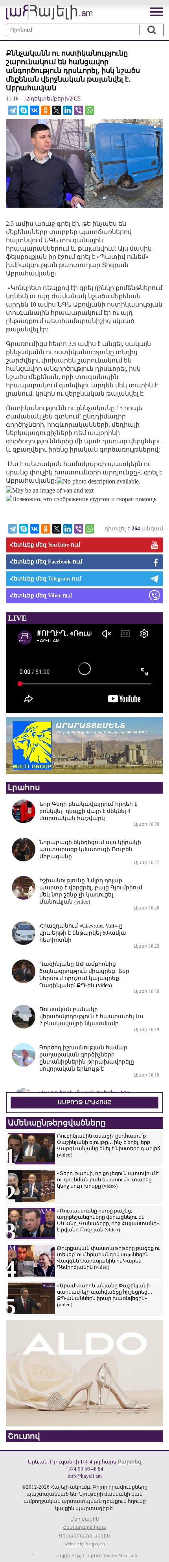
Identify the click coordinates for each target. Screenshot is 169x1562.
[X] (56, 110)
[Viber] (78, 110)
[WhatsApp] (89, 110)
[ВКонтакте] (34, 110)
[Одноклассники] (45, 110)
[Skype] (23, 110)
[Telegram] (12, 110)
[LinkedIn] (67, 110)
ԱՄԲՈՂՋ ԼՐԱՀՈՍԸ (84, 1102)
